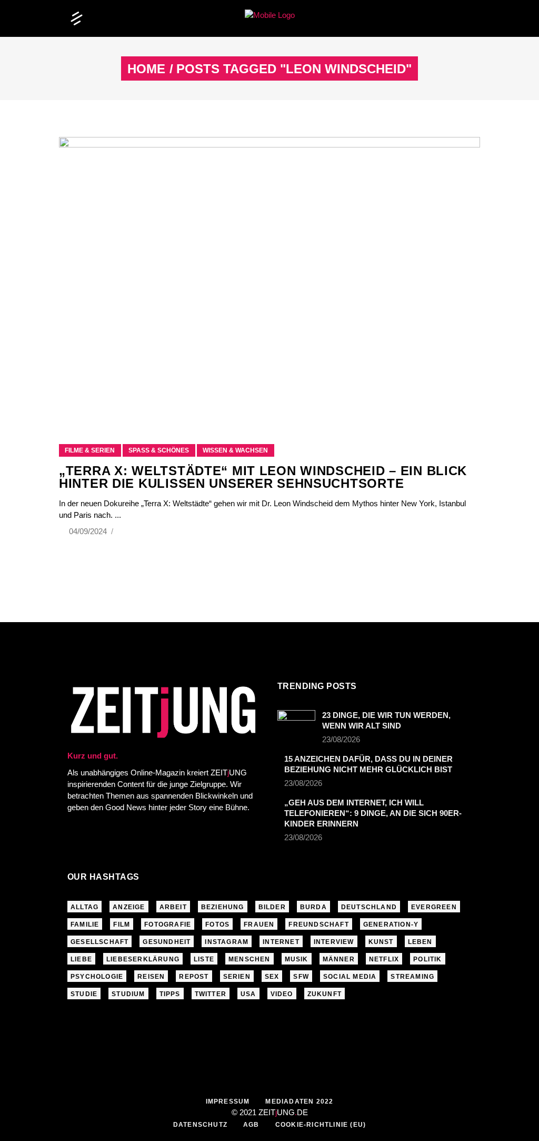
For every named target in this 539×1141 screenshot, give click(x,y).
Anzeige (129, 907)
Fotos (217, 924)
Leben (420, 942)
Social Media (349, 976)
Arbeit (173, 907)
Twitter (210, 994)
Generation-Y (390, 924)
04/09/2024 (89, 531)
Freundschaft (318, 924)
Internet (281, 942)
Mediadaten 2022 (299, 1101)
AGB (251, 1124)
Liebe (81, 959)
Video (282, 994)
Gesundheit (167, 942)
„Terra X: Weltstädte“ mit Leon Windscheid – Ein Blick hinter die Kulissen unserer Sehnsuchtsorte (263, 477)
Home (146, 69)
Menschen (249, 959)
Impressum (228, 1101)
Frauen (259, 924)
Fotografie (167, 924)
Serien (237, 976)
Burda (313, 907)
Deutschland (369, 907)
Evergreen (434, 907)
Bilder (272, 907)
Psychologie (97, 976)
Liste (204, 959)
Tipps (170, 994)
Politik (427, 959)
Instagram (226, 942)
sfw (301, 976)
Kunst (381, 942)
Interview (334, 942)
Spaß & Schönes (158, 450)
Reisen (151, 976)
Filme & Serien (90, 450)
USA (248, 994)
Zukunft (324, 994)
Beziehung (222, 907)
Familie (85, 924)
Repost (193, 976)
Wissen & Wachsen (235, 450)
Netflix (384, 959)
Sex (272, 976)
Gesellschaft (99, 942)
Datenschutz (200, 1124)
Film (121, 924)
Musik (296, 959)
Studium (128, 994)
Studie (84, 994)
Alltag (84, 907)
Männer (339, 959)
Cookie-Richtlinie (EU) (320, 1124)
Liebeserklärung (142, 959)
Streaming (412, 976)
